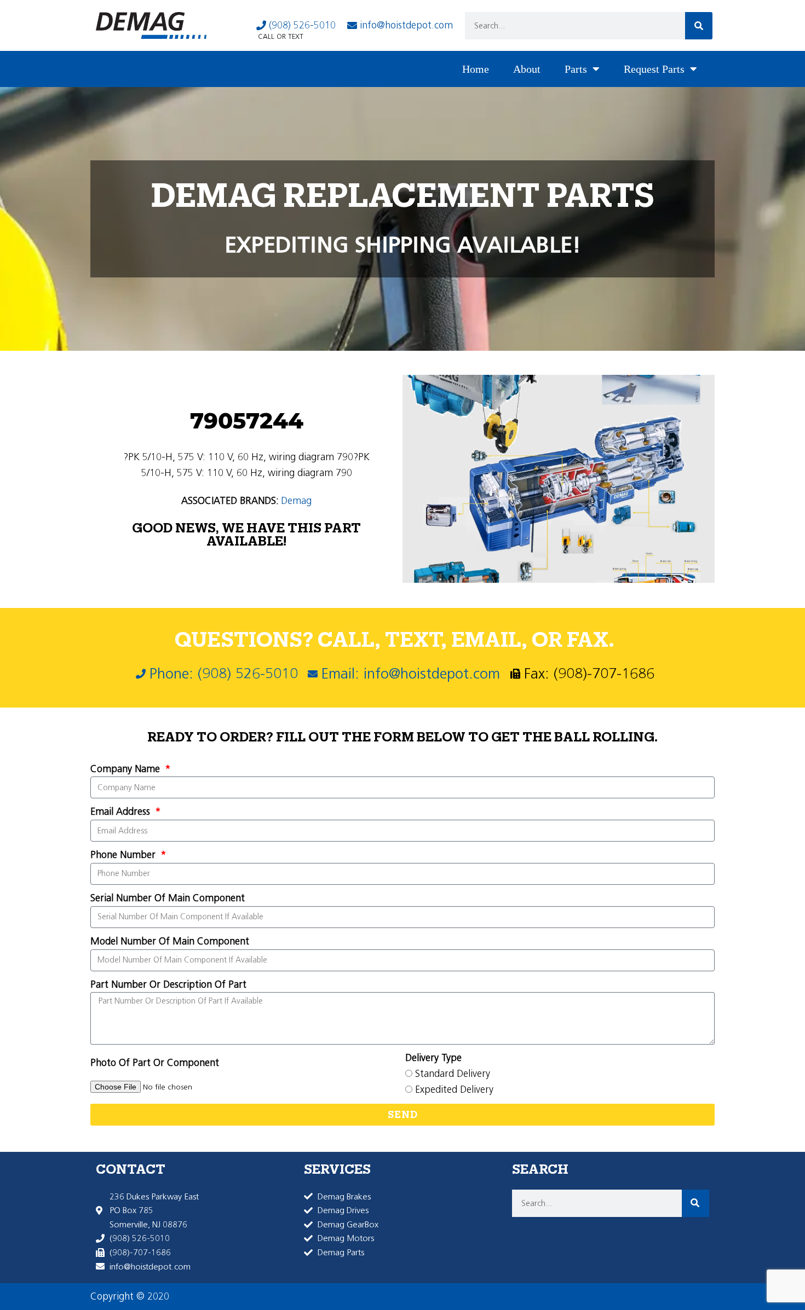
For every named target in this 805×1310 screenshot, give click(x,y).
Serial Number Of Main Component (167, 898)
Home (475, 69)
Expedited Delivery (454, 1089)
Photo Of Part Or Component (154, 1063)
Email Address (121, 811)
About (526, 69)
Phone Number (124, 855)
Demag (296, 501)
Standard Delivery (452, 1074)
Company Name (126, 769)
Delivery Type (433, 1058)
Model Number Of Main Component (169, 941)
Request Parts (654, 69)
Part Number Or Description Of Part (168, 984)
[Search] (698, 25)
